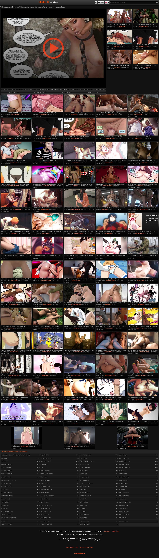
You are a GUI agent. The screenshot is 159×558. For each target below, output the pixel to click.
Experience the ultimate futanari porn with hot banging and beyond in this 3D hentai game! (48, 388)
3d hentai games (48, 423)
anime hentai (110, 138)
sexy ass (105, 209)
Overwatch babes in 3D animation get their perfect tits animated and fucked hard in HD (79, 436)
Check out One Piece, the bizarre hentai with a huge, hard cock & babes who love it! (16, 246)
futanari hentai (57, 185)
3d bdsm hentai (40, 92)
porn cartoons (40, 89)
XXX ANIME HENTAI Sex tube (48, 113)
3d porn (7, 89)
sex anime (28, 89)
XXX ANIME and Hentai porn (79, 113)
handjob (99, 282)
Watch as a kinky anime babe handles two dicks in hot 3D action (48, 365)
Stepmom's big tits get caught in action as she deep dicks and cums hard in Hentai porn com (111, 388)
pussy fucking (138, 28)
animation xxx (53, 89)
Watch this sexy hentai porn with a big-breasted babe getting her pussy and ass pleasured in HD (111, 151)
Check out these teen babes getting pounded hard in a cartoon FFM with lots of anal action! (143, 175)
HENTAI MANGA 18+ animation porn (119, 24)
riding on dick (79, 233)
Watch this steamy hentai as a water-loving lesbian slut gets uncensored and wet (16, 175)
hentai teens (90, 89)
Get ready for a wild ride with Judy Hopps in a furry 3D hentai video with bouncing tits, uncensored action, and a (79, 222)
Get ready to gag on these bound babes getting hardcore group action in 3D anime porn (79, 294)
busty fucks (132, 282)
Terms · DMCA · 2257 (72, 547)
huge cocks (14, 92)
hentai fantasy (101, 138)
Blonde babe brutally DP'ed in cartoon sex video (112, 412)
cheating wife (45, 518)
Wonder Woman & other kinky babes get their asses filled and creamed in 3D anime (111, 199)
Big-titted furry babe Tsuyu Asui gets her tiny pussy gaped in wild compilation (111, 246)
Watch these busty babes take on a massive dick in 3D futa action (48, 270)
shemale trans (125, 46)
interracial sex (7, 496)
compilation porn (116, 257)
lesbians (4, 185)
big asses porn (101, 140)
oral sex (139, 257)
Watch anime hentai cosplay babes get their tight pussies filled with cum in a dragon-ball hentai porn (79, 151)
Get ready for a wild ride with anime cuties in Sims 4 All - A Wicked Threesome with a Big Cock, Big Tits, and (143, 365)
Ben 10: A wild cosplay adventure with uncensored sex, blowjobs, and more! (16, 222)
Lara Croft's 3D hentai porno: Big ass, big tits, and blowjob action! (79, 246)
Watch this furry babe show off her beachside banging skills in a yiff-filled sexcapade (16, 294)
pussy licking (153, 26)
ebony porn (140, 328)
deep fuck (46, 233)
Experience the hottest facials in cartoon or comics (17, 388)
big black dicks (46, 505)
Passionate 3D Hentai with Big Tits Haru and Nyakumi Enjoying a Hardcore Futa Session (48, 175)
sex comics (101, 89)
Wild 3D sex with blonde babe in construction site (80, 175)
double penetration (134, 163)
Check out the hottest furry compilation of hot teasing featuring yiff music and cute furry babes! (48, 246)
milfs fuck (139, 138)
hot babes (68, 163)
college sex (47, 162)
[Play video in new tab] (53, 9)
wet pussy (100, 257)
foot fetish (123, 521)
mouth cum (44, 502)
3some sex (117, 399)
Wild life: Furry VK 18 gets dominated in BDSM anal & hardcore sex (111, 175)
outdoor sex (101, 163)
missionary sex (6, 524)
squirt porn (84, 521)
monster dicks (22, 162)
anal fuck (112, 209)
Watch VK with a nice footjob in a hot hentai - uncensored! (16, 199)
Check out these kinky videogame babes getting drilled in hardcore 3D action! (143, 199)
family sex (123, 518)
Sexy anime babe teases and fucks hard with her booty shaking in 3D (143, 412)
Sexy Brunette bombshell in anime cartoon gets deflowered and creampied (16, 412)
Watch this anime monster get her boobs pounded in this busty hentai (143, 270)
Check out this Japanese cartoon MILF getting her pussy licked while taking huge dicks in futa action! (79, 341)
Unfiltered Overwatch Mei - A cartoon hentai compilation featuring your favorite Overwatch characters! (79, 388)
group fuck (93, 92)
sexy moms (100, 399)
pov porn (4, 508)
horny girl (67, 92)
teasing (136, 26)
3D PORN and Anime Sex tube (145, 24)
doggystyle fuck (47, 496)
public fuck (122, 26)
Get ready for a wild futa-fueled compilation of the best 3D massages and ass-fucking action (143, 341)
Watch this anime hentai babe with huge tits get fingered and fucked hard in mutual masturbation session (16, 341)
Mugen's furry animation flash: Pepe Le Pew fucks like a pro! (48, 341)
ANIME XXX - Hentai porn (119, 45)
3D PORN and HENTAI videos (145, 45)
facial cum (55, 162)
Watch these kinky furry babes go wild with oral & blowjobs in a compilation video (79, 270)
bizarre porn (132, 329)
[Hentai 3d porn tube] (96, 2)
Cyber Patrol (115, 531)
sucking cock (88, 233)
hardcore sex (133, 140)
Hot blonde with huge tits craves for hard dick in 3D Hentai (111, 294)
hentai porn (17, 89)
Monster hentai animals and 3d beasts (15, 455)
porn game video (143, 209)
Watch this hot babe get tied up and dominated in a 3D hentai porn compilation (16, 270)
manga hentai (78, 89)
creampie (68, 138)
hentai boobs (5, 211)
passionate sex (38, 185)
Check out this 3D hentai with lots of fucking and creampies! (79, 317)
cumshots (100, 329)
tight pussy (118, 138)
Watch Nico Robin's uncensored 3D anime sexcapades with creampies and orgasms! (48, 199)
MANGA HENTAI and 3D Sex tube (119, 65)
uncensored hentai (13, 185)
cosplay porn (124, 477)
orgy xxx (4, 521)
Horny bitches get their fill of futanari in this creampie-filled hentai (143, 294)
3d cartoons (132, 211)
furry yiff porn (54, 257)
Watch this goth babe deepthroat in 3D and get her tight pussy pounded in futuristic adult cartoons (79, 412)
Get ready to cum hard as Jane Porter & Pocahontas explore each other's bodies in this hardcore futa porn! (111, 365)
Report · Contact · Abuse (86, 547)
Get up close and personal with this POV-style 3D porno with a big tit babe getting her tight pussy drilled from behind (48, 222)
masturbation (101, 187)
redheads (118, 28)
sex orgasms (109, 162)
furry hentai (76, 280)
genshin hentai (46, 524)
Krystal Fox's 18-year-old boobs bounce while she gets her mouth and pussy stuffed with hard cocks (111, 341)
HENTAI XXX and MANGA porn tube (145, 65)
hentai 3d (83, 138)
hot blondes (100, 306)
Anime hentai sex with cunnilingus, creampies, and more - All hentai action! (79, 365)
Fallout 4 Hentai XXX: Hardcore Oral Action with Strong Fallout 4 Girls (143, 246)
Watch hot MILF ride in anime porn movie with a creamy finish (132, 436)
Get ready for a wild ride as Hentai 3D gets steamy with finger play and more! (143, 388)
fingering (109, 233)
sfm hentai (20, 399)
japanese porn (44, 209)
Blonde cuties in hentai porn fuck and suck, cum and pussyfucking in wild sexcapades (111, 270)
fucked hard (66, 89)
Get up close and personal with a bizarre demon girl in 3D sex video (79, 199)
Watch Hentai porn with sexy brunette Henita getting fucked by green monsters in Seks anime (48, 294)
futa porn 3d (13, 162)
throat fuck (69, 306)
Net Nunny (107, 531)
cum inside (132, 138)
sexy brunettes (38, 304)
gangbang (123, 489)
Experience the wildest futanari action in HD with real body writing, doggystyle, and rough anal (16, 365)
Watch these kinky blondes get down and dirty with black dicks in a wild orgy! (143, 317)
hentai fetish (119, 375)
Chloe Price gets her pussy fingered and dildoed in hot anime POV (16, 317)
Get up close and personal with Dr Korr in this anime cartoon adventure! (27, 436)
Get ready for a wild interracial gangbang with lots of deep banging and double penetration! (48, 317)
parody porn (124, 511)
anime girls (85, 209)
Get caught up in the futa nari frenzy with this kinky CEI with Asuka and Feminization (143, 222)
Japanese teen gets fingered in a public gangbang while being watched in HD (111, 222)
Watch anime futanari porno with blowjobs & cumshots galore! (48, 412)
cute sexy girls (112, 26)
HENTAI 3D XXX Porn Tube (16, 113)
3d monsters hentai (134, 162)
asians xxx (111, 28)
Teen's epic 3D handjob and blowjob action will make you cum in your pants (111, 317)
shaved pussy (85, 524)
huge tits (111, 46)
